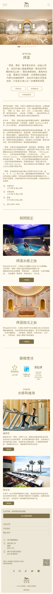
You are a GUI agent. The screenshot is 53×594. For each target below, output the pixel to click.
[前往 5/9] (28, 47)
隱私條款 (26, 590)
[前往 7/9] (31, 47)
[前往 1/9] (19, 47)
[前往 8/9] (33, 47)
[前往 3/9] (24, 47)
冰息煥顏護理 (26, 95)
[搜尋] (48, 4)
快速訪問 (6, 524)
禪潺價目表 (34, 89)
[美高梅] (26, 4)
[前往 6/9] (30, 47)
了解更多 (26, 280)
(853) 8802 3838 (13, 204)
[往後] (49, 27)
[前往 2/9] (22, 47)
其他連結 (6, 528)
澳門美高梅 (26, 54)
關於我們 (6, 532)
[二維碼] (46, 562)
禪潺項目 (18, 89)
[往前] (3, 27)
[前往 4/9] (26, 47)
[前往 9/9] (35, 47)
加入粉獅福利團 (26, 516)
